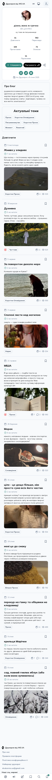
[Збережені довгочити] (30, 776)
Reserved (20, 127)
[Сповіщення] (46, 776)
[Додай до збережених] (45, 145)
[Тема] (38, 4)
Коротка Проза (31, 122)
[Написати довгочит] (22, 776)
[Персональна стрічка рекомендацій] (5, 776)
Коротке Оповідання (24, 117)
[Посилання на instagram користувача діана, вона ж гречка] (21, 73)
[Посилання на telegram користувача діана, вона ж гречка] (26, 73)
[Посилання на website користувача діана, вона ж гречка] (31, 73)
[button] (47, 776)
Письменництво (12, 122)
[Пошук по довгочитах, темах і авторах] (39, 776)
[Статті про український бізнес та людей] (14, 776)
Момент (9, 127)
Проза (8, 117)
